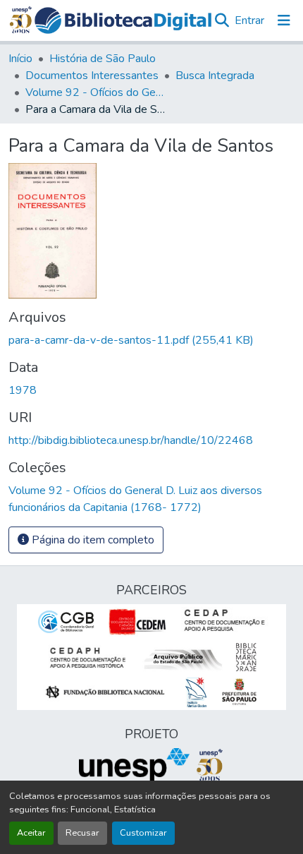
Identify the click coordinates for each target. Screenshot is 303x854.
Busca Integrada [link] (214, 75)
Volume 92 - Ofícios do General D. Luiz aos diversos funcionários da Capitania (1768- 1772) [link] (95, 92)
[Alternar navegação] (284, 20)
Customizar (143, 832)
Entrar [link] (249, 20)
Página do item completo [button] (91, 540)
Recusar (82, 832)
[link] (151, 340)
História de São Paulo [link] (102, 58)
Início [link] (20, 58)
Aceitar (31, 832)
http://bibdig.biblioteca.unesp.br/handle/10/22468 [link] (130, 440)
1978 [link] (22, 390)
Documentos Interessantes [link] (92, 75)
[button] (123, 20)
